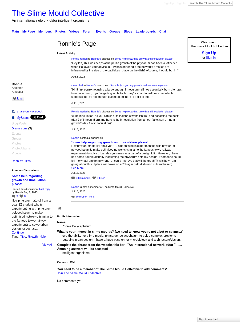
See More (77, 168)
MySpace (22, 118)
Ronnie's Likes (21, 161)
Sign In (181, 3)
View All (47, 244)
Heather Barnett (47, 304)
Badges (177, 304)
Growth (33, 236)
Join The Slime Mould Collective (79, 273)
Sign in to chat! (208, 319)
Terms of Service (220, 304)
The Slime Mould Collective (58, 13)
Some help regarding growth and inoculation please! (29, 180)
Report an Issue (196, 304)
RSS (59, 208)
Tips (23, 236)
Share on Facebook (29, 111)
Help (43, 236)
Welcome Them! (85, 196)
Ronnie (75, 58)
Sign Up (169, 3)
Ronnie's (96, 58)
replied (84, 58)
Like (20, 98)
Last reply (44, 189)
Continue (18, 232)
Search (236, 3)
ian (73, 85)
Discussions (19, 128)
